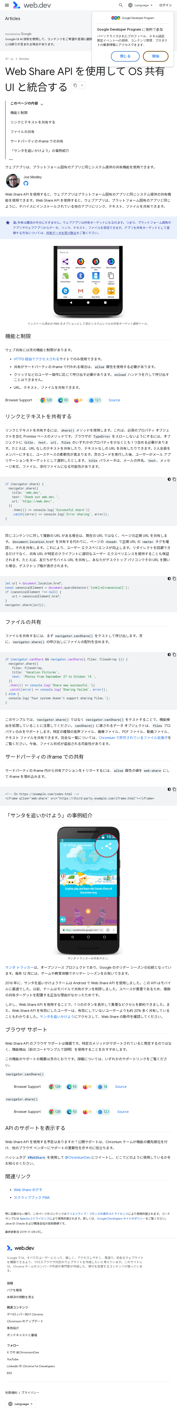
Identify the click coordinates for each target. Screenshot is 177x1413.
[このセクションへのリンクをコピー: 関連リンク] (35, 1177)
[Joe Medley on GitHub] (26, 184)
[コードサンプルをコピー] (174, 479)
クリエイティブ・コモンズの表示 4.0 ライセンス (97, 1214)
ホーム (9, 59)
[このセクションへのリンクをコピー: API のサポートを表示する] (69, 1128)
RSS (9, 1373)
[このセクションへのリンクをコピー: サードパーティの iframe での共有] (88, 757)
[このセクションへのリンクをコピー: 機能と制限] (35, 336)
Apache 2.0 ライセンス (34, 1218)
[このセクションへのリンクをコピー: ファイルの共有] (45, 622)
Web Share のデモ (28, 1190)
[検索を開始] (120, 5)
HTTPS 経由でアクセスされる (36, 359)
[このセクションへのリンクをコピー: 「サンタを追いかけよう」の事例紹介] (96, 816)
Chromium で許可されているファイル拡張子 (133, 738)
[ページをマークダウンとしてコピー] (75, 85)
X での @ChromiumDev (23, 1352)
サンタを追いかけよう (57, 1017)
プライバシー (30, 1392)
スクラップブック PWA (32, 1198)
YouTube (12, 1359)
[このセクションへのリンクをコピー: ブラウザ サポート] (51, 1030)
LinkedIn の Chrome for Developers (31, 1366)
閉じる (125, 56)
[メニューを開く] (7, 5)
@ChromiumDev (77, 1157)
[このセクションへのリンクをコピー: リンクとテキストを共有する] (75, 417)
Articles (12, 18)
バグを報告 (14, 1290)
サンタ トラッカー (19, 967)
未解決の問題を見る (20, 1297)
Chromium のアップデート (25, 1321)
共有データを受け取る (61, 233)
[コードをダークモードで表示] (169, 479)
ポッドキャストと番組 (22, 1335)
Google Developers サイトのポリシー (121, 1218)
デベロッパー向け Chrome (25, 1314)
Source (114, 400)
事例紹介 (13, 1328)
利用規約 (11, 1392)
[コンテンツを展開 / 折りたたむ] (41, 104)
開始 (155, 56)
